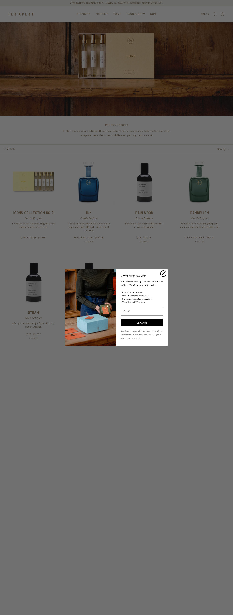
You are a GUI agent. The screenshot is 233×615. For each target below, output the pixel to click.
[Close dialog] (163, 274)
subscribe (142, 322)
